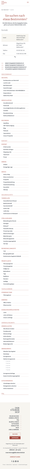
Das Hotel (4, 77)
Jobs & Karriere (14, 429)
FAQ (2, 393)
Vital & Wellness (6, 218)
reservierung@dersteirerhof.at (16, 67)
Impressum (14, 464)
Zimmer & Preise (14, 418)
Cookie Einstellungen (22, 464)
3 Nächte (8, 363)
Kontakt (4, 141)
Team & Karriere (6, 289)
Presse (4, 464)
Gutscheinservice (7, 380)
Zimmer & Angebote (8, 322)
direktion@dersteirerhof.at (14, 63)
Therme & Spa (5, 198)
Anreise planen (15, 457)
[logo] (4, 2)
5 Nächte (8, 367)
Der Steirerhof (6, 74)
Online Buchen (14, 416)
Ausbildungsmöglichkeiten (10, 310)
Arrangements (6, 348)
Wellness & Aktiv (7, 194)
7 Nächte (8, 370)
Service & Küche (6, 100)
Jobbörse (4, 300)
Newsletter (15, 426)
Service (3, 172)
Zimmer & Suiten (6, 326)
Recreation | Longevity (8, 248)
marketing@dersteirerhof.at (14, 65)
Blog (17, 427)
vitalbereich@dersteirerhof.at (15, 69)
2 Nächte (8, 361)
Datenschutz (9, 464)
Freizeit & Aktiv (6, 261)
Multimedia (5, 120)
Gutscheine (15, 424)
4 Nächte (8, 365)
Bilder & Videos (14, 422)
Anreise (3, 162)
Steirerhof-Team (6, 292)
